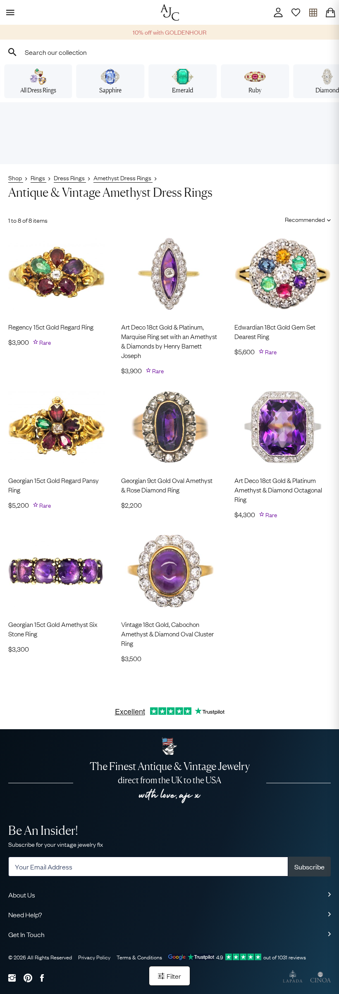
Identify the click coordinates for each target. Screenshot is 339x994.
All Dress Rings (38, 90)
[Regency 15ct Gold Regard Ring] (56, 274)
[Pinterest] (28, 978)
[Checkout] (330, 12)
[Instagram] (12, 978)
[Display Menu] (8, 12)
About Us (21, 894)
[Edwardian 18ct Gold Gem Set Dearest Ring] (282, 274)
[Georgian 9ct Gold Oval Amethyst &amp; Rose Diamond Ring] (169, 427)
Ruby (254, 90)
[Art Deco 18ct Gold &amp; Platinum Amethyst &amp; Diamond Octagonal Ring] (282, 427)
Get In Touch (26, 934)
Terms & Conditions (139, 957)
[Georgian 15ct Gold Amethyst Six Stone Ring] (56, 571)
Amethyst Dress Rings (123, 177)
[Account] (278, 12)
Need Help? (25, 914)
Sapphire (110, 90)
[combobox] (169, 52)
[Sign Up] (295, 12)
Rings (38, 177)
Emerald (182, 90)
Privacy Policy (94, 957)
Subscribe (309, 866)
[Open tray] (313, 12)
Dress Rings (70, 177)
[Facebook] (42, 978)
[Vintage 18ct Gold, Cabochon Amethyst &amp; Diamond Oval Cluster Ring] (169, 571)
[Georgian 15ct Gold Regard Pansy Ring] (56, 427)
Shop (15, 177)
